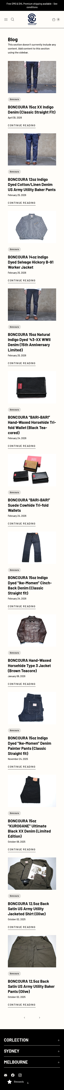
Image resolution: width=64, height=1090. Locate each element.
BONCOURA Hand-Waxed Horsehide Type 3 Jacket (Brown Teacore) (29, 665)
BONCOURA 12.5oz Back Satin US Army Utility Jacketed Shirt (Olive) (28, 908)
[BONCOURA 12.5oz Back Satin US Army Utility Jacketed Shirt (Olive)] (32, 873)
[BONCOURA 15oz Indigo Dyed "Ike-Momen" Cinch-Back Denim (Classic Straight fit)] (32, 548)
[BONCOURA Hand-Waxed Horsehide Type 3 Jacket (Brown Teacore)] (32, 630)
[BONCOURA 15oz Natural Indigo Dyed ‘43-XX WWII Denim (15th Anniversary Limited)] (32, 304)
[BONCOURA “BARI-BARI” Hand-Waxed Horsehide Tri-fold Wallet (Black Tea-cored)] (32, 387)
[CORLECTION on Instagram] (22, 1075)
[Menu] (6, 19)
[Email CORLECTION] (7, 1075)
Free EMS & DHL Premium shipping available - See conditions (32, 5)
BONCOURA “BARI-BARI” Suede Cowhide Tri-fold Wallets (29, 504)
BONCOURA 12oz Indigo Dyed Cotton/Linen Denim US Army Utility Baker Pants (32, 184)
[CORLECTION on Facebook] (14, 1075)
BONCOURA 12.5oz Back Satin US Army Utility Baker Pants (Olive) (31, 986)
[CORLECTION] (32, 19)
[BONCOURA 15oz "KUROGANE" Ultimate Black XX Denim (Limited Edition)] (32, 791)
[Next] (39, 1017)
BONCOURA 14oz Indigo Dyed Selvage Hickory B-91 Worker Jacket (30, 261)
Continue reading (22, 125)
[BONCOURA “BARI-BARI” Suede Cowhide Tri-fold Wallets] (32, 470)
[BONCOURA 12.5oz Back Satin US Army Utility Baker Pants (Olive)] (32, 951)
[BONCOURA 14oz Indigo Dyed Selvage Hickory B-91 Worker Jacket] (32, 227)
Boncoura (14, 99)
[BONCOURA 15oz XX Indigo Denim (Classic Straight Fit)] (32, 77)
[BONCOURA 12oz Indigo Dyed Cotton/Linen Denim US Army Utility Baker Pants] (32, 149)
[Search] (12, 19)
